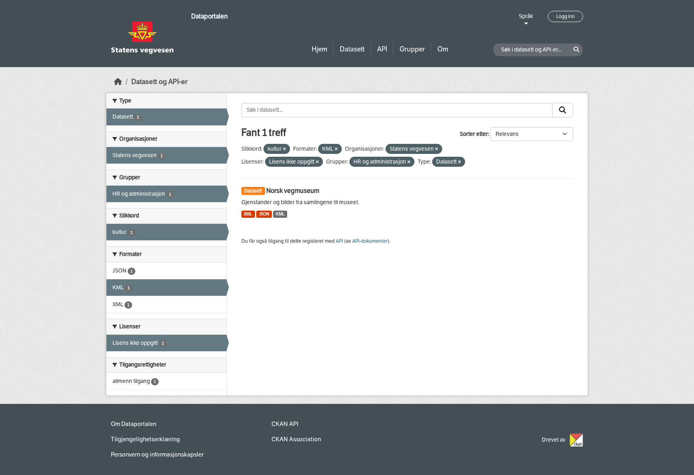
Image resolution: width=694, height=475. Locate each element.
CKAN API (284, 424)
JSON (264, 214)
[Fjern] (284, 149)
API (382, 49)
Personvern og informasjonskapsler (157, 454)
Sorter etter (474, 134)
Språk (526, 16)
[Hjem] (118, 82)
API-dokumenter (370, 241)
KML (280, 214)
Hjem (319, 49)
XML (248, 214)
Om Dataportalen (133, 424)
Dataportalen (209, 16)
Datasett (352, 49)
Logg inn (565, 16)
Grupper (412, 49)
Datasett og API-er (159, 82)
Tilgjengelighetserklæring (145, 439)
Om (442, 49)
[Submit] (562, 110)
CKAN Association (296, 439)
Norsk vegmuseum (292, 191)
